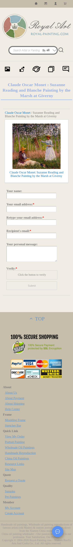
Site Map (10, 469)
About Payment (14, 398)
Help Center (12, 409)
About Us (11, 392)
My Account (12, 507)
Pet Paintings (13, 496)
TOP (39, 319)
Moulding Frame (15, 420)
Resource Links (14, 464)
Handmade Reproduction (20, 453)
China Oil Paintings (17, 458)
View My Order (15, 436)
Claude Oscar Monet (17, 112)
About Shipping (15, 403)
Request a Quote (15, 480)
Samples (10, 491)
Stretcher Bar (13, 425)
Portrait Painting (15, 442)
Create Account (14, 513)
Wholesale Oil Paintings (19, 447)
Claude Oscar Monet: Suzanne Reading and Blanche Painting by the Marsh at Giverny (36, 174)
